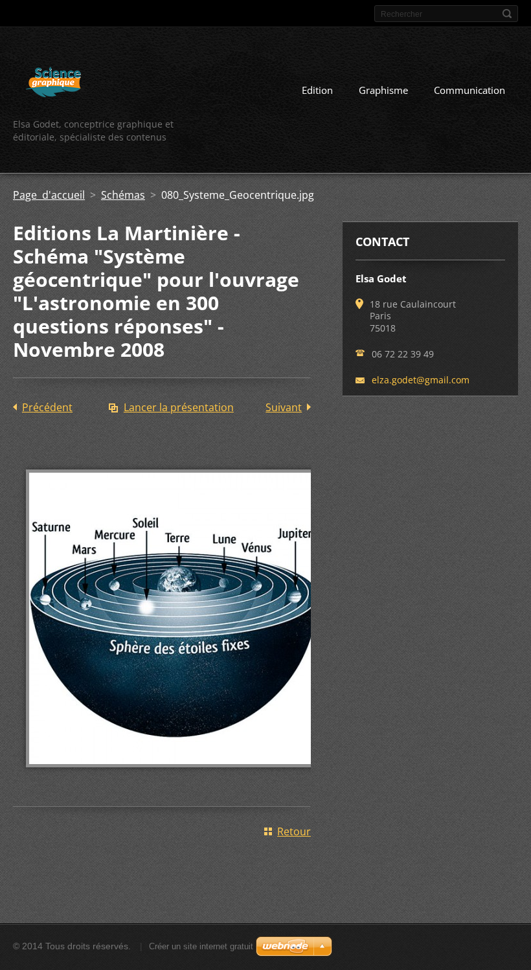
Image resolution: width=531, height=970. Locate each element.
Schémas (123, 195)
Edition (317, 90)
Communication (469, 90)
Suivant (284, 407)
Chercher (507, 13)
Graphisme (383, 90)
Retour (294, 831)
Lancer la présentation (179, 407)
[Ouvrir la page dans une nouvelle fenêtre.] (175, 776)
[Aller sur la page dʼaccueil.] (53, 84)
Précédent (47, 407)
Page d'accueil (49, 195)
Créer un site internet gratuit (201, 946)
